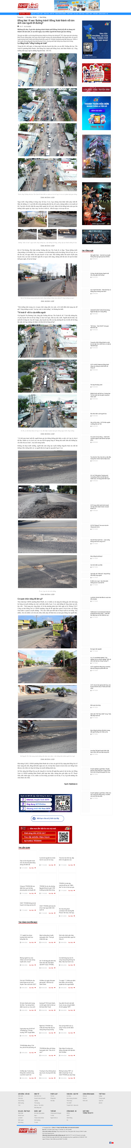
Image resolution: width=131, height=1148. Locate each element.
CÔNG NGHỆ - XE (72, 1111)
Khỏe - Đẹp (89, 13)
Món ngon (20, 1120)
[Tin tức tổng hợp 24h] (28, 2)
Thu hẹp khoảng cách (96, 384)
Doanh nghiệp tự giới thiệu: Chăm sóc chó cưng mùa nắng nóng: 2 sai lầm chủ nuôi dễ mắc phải (100, 794)
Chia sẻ (85, 1096)
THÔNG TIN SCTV (88, 1113)
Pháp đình (53, 1098)
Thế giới (95, 13)
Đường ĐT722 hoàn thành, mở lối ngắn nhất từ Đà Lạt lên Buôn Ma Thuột (47, 1005)
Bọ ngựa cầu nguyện (96, 649)
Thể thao (70, 13)
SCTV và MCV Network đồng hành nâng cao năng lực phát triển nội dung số (99, 366)
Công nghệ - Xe (103, 13)
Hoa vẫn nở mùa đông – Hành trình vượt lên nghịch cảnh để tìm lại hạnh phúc (100, 438)
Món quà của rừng (95, 705)
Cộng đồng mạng (60, 13)
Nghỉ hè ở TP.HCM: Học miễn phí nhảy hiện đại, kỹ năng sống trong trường (47, 1027)
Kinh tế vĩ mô (37, 1096)
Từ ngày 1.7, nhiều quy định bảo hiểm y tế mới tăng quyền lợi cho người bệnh (67, 982)
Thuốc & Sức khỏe (39, 1117)
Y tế (19, 1105)
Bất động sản (37, 1107)
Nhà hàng (20, 1122)
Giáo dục (20, 1098)
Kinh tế (33, 13)
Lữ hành (20, 1117)
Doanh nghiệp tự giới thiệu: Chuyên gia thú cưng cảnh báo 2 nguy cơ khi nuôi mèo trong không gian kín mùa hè (100, 771)
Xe (67, 1120)
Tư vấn (36, 1122)
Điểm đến (20, 1113)
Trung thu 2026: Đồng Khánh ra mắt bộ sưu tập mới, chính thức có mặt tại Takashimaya (100, 344)
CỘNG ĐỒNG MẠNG (88, 1094)
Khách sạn (21, 1115)
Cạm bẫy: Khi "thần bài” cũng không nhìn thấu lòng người (100, 574)
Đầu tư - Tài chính (38, 1105)
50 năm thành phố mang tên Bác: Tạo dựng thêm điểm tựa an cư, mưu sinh (27, 1005)
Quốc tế (101, 1100)
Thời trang (69, 1100)
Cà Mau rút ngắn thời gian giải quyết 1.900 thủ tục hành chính (47, 982)
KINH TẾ (36, 1094)
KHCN (68, 1113)
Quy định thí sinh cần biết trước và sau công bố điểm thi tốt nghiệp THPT (67, 1005)
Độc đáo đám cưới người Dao (98, 413)
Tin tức (52, 1096)
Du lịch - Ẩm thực (79, 13)
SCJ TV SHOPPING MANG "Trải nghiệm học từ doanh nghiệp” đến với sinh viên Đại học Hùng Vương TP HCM (100, 660)
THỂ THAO (102, 1094)
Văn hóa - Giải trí (49, 13)
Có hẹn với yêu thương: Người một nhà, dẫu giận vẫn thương (99, 274)
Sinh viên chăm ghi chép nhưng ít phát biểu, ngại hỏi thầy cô (67, 937)
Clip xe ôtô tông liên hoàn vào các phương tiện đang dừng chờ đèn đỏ (27, 862)
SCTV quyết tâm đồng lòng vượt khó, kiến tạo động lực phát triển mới (100, 667)
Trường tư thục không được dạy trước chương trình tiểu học (48, 1073)
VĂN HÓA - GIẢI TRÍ (72, 1094)
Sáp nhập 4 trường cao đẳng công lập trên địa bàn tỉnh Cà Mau (67, 1050)
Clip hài (85, 1098)
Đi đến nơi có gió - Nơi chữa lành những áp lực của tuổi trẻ (99, 581)
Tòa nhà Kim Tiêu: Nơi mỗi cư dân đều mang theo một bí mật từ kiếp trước (100, 457)
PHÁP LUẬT (54, 1094)
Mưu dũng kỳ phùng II (96, 556)
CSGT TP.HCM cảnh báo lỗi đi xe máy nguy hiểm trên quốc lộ (47, 908)
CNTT (68, 1115)
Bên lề (100, 1103)
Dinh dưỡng (37, 1120)
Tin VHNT (69, 1103)
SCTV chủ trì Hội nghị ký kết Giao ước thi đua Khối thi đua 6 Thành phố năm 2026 (100, 686)
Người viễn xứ (54, 1117)
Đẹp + (35, 1115)
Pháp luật (39, 13)
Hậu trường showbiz (72, 1098)
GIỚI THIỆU (86, 1111)
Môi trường (21, 1103)
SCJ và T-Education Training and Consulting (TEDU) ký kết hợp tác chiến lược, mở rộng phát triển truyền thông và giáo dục (100, 478)
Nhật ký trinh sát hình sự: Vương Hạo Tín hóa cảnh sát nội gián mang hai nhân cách (100, 395)
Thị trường (37, 1103)
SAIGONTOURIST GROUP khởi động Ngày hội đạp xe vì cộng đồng (100, 310)
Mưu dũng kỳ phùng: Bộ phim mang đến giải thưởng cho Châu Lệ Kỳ (100, 731)
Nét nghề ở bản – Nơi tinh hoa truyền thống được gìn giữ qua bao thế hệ (100, 255)
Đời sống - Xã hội (24, 13)
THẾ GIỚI (53, 1111)
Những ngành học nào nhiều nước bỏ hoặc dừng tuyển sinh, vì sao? (27, 960)
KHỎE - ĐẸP (37, 1111)
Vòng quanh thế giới (56, 1113)
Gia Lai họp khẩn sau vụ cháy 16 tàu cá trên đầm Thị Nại (66, 1027)
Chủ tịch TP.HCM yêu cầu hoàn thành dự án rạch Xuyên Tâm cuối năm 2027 (28, 982)
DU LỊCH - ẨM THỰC (24, 1111)
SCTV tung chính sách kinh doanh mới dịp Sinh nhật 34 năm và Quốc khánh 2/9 (99, 506)
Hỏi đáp (52, 1100)
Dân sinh (20, 1096)
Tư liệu (52, 1115)
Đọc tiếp (31, 868)
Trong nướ (101, 1098)
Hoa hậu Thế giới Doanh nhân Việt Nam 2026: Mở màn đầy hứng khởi (99, 751)
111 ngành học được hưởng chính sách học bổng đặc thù (26, 937)
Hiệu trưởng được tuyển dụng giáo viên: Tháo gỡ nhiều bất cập (47, 937)
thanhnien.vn (73, 784)
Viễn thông (69, 1117)
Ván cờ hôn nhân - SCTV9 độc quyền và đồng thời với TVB (100, 423)
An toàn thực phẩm (39, 1113)
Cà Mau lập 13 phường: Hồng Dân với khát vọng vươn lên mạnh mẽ (27, 1073)
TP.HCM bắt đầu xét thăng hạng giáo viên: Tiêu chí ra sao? (47, 1050)
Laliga (100, 1096)
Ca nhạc (69, 1096)
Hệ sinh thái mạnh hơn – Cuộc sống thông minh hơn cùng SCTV (100, 540)
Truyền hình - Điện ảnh (72, 1105)
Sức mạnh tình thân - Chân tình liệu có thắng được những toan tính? (100, 290)
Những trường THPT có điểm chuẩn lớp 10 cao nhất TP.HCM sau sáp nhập (67, 1073)
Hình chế (85, 1100)
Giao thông (21, 1100)
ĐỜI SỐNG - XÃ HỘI (23, 1094)
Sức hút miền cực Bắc (96, 565)
